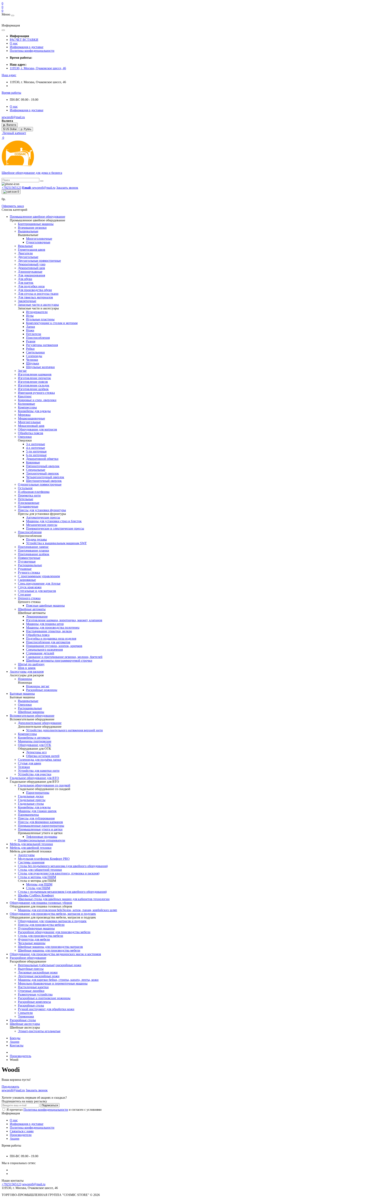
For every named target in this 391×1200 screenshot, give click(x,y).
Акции (14, 1041)
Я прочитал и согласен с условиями (54, 1109)
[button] (9, 75)
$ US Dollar (10, 129)
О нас (14, 43)
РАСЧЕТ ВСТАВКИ (24, 39)
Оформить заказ (13, 206)
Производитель (20, 1056)
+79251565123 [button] (11, 1184)
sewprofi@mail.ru (33, 1184)
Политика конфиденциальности (32, 50)
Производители (21, 1135)
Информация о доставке (26, 47)
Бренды (15, 1038)
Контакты (16, 1045)
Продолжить (10, 1086)
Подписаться (50, 1105)
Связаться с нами (22, 1131)
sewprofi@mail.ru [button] (38, 187)
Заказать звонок (67, 187)
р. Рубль (26, 129)
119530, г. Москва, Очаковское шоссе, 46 (38, 68)
